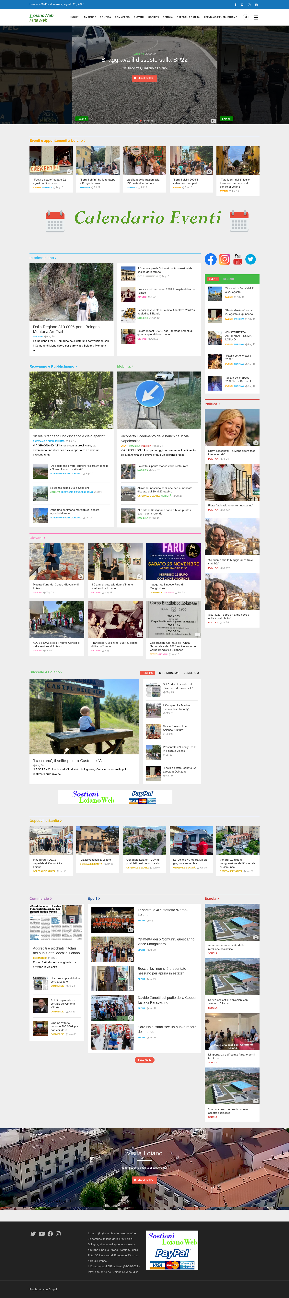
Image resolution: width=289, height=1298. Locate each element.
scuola (212, 953)
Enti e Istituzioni (147, 276)
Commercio (122, 17)
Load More (144, 1060)
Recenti (228, 279)
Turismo (47, 187)
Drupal (53, 1289)
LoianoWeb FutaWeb (41, 17)
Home (74, 17)
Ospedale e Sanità (148, 496)
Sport (141, 920)
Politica (105, 17)
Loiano (33, 4)
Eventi (37, 187)
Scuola (168, 17)
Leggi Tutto (145, 1179)
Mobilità (153, 17)
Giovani (139, 17)
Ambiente (90, 17)
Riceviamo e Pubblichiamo (220, 17)
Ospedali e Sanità (188, 17)
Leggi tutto (145, 85)
